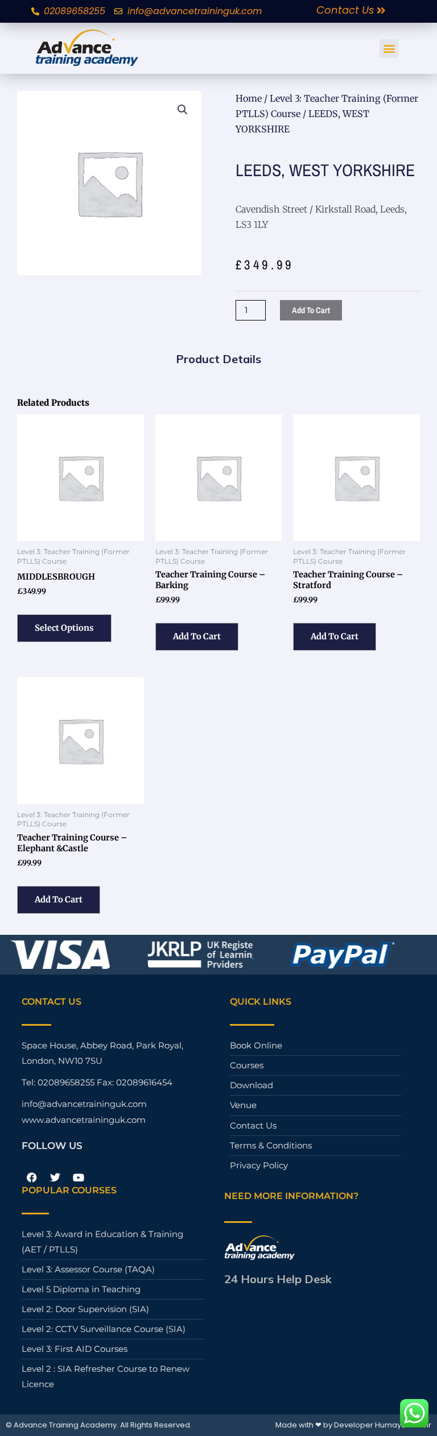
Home (249, 98)
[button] (389, 48)
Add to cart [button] (197, 636)
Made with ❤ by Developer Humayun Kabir (353, 1425)
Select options (64, 628)
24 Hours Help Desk (278, 1279)
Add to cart (311, 310)
